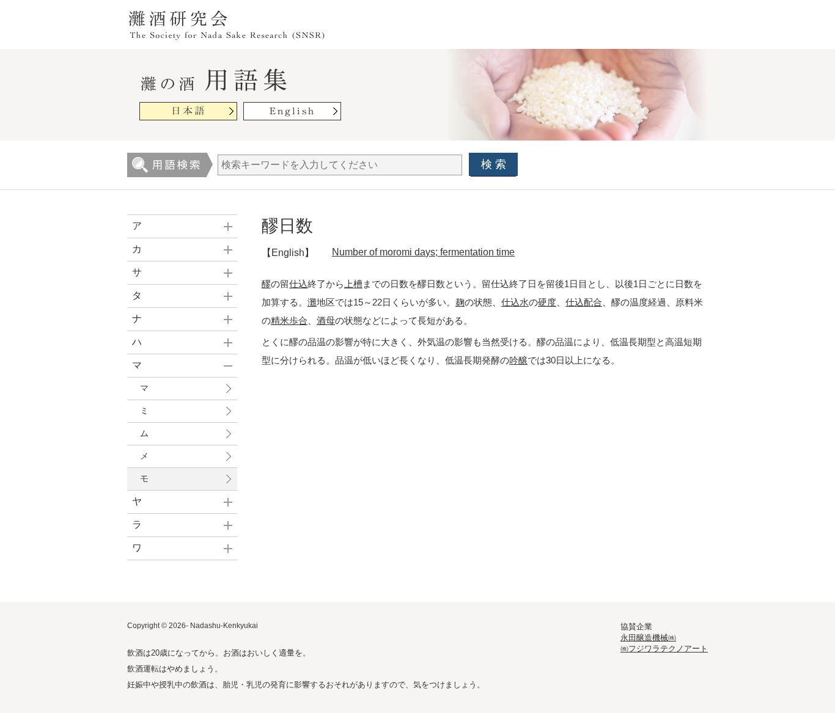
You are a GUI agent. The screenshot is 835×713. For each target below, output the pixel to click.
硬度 (547, 302)
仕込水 (515, 302)
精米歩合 (289, 320)
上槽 (353, 284)
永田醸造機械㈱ (648, 637)
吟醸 (518, 360)
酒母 (326, 320)
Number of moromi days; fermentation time (423, 252)
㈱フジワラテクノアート (664, 648)
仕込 (298, 284)
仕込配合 (583, 302)
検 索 (493, 164)
